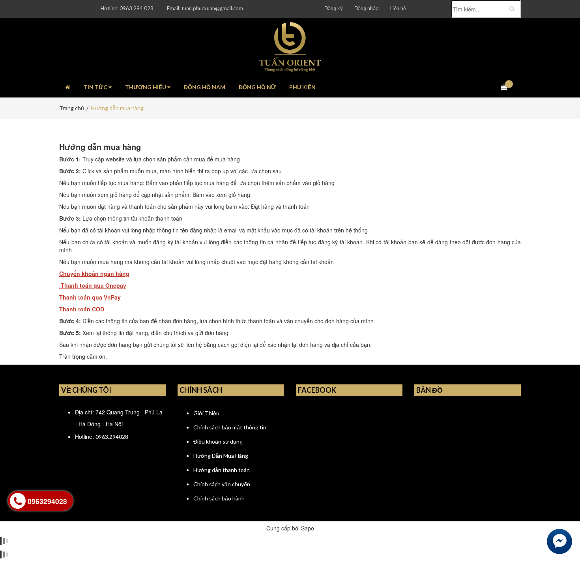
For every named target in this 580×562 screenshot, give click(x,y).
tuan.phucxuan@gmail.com (212, 8)
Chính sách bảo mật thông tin (229, 427)
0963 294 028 (136, 8)
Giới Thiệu (206, 413)
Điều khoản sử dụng (218, 441)
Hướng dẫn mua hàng (100, 146)
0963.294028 (111, 436)
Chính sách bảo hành (219, 498)
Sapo (307, 528)
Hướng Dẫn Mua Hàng (220, 455)
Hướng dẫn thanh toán (221, 469)
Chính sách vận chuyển (221, 484)
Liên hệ (398, 8)
